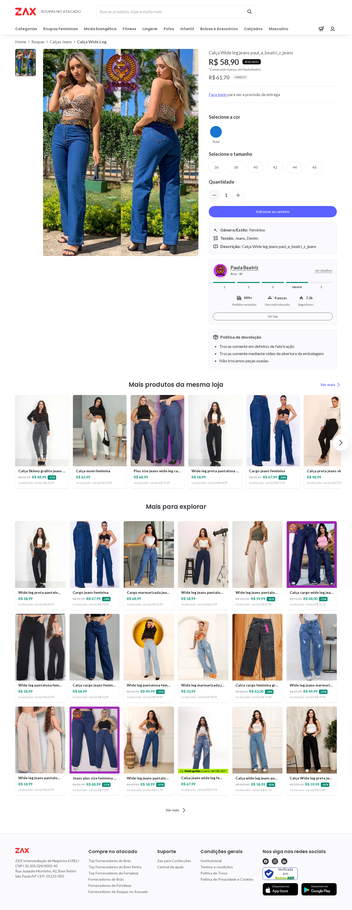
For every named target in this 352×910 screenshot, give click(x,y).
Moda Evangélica (100, 28)
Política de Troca (213, 873)
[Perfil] (333, 29)
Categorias (26, 28)
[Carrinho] (321, 29)
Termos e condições (216, 867)
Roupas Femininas (60, 28)
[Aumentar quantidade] (238, 195)
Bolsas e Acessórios (219, 28)
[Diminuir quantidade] (214, 195)
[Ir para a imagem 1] (25, 62)
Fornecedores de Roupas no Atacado (118, 891)
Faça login (218, 94)
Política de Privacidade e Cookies (226, 879)
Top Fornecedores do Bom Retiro (115, 867)
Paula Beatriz (244, 267)
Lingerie (150, 28)
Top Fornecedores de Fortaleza (113, 873)
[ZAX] (25, 11)
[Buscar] (249, 11)
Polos (169, 28)
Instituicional (211, 861)
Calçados (253, 28)
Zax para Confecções (174, 861)
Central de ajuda (170, 867)
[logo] (47, 850)
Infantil (187, 28)
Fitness (129, 28)
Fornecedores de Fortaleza (109, 885)
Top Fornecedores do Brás (109, 861)
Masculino (278, 28)
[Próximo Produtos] (341, 442)
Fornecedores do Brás (106, 879)
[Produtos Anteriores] (11, 442)
